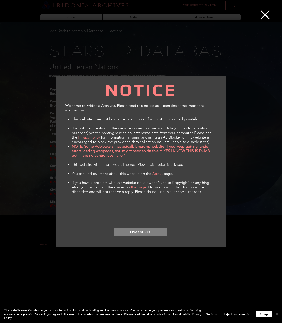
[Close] (277, 314)
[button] (265, 14)
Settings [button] (211, 314)
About (157, 173)
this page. (139, 187)
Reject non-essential (237, 314)
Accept (264, 314)
